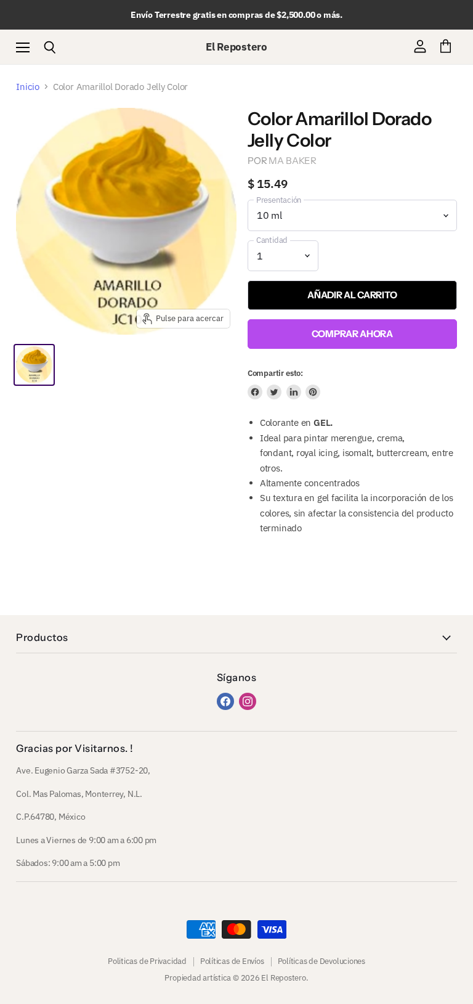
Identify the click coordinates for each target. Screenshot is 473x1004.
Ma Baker (293, 160)
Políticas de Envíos (232, 961)
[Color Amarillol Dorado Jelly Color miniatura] (34, 365)
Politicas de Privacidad (147, 961)
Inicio (27, 86)
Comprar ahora (352, 334)
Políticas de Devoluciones (321, 961)
